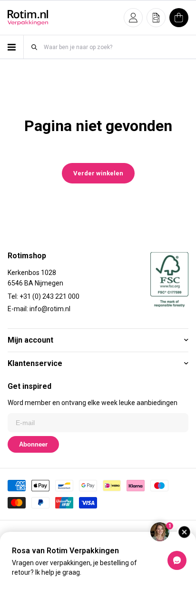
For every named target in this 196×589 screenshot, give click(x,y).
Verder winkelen (98, 173)
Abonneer (33, 444)
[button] (133, 17)
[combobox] (115, 47)
